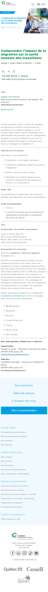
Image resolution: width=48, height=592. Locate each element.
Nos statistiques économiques (13, 432)
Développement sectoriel (11, 507)
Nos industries (7, 441)
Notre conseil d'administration (13, 469)
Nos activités (24, 385)
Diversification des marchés (12, 490)
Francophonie (6, 445)
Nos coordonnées (24, 410)
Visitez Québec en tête (10, 519)
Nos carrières (6, 461)
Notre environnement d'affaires (14, 436)
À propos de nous (24, 400)
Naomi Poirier (7, 110)
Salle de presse (24, 393)
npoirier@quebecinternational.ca (15, 354)
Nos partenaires (7, 465)
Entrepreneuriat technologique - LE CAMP (18, 494)
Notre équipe (6, 457)
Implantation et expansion (12, 503)
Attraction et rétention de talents (15, 486)
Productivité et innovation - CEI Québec (17, 498)
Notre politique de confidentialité (15, 474)
